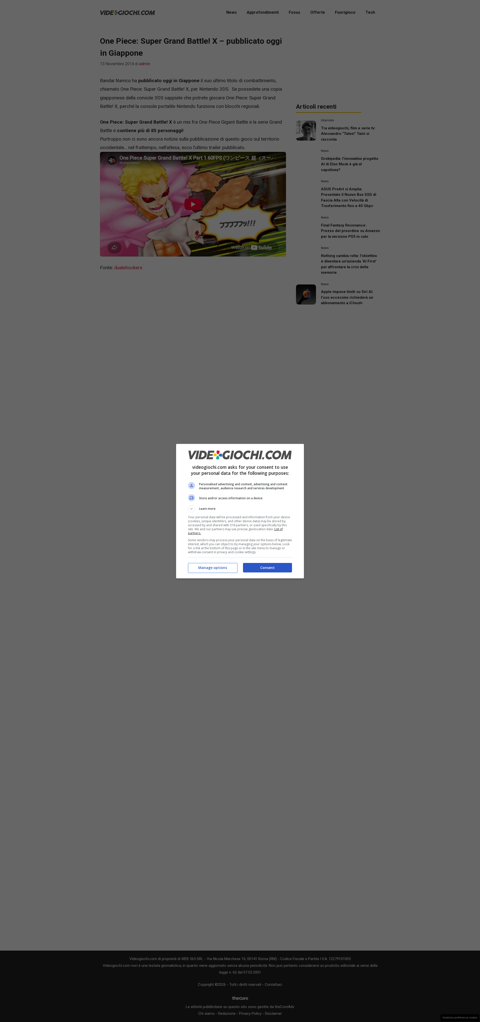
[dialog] (240, 511)
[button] (240, 508)
